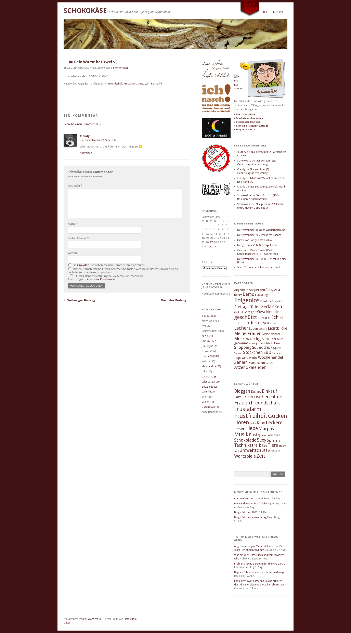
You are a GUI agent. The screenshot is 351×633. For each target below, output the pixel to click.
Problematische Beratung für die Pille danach (260, 563)
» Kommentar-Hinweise (247, 122)
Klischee (271, 323)
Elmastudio (130, 618)
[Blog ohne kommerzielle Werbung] (216, 194)
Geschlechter (269, 311)
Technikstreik (247, 445)
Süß (267, 352)
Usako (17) (208, 401)
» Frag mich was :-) (244, 129)
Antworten (86, 152)
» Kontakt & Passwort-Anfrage (251, 126)
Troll (236, 451)
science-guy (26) (211, 381)
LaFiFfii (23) (208, 391)
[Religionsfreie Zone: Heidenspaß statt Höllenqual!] (216, 175)
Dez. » (212, 246)
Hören (241, 422)
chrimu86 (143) (210, 356)
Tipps (237, 357)
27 (211, 242)
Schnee (275, 435)
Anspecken (257, 290)
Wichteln (274, 451)
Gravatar (83, 265)
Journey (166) (209, 346)
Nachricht (75, 185)
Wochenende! (270, 357)
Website (73, 253)
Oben (67, 622)
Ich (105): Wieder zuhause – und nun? (258, 267)
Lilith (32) (207, 371)
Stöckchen (253, 352)
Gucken (277, 416)
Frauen (242, 403)
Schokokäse (85, 11)
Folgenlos (83, 83)
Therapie (276, 353)
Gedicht (238, 312)
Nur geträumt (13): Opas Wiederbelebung (261, 229)
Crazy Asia (272, 290)
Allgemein (241, 290)
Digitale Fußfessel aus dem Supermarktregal (259, 572)
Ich (275, 317)
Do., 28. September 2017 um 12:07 (98, 140)
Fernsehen (258, 397)
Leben (253, 329)
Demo (248, 294)
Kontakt (279, 11)
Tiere (273, 445)
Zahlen (241, 362)
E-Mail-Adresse (78, 238)
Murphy (266, 428)
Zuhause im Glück (260, 363)
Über (265, 11)
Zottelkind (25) (210, 386)
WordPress (94, 618)
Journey (241, 151)
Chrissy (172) (209, 341)
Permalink (156, 83)
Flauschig (261, 295)
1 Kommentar (120, 67)
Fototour (265, 301)
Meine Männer (271, 334)
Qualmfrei (264, 435)
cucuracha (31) (210, 376)
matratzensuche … (245, 498)
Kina (263, 323)
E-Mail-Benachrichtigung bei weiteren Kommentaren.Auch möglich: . (106, 277)
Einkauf (269, 391)
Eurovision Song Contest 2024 (254, 240)
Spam (277, 348)
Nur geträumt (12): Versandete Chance (259, 234)
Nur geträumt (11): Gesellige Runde (257, 245)
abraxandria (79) (211, 366)
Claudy (85, 136)
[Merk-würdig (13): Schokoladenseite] (216, 81)
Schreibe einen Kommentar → (83, 124)
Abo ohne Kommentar (101, 279)
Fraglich (277, 301)
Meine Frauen (248, 333)
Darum (238, 294)
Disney (256, 391)
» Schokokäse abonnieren (248, 118)
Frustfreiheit (250, 415)
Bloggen (242, 391)
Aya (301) (207, 325)
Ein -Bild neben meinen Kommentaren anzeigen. (109, 265)
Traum (282, 445)
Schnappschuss (257, 343)
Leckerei (263, 328)
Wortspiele (245, 456)
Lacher (241, 328)
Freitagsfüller (247, 306)
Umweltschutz (253, 450)
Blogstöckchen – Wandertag (250, 517)
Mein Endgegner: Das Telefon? (251, 503)
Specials (238, 353)
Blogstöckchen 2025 (245, 512)
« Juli (204, 246)
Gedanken (271, 306)
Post (253, 434)
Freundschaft (115, 83)
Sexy (261, 440)
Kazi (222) (207, 335)
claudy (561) (209, 315)
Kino (261, 422)
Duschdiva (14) (210, 406)
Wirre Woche (249, 357)
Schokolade (245, 440)
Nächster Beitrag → (175, 300)
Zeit (146, 83)
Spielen (273, 440)
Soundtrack (262, 347)
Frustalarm (130, 83)
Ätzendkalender (250, 367)
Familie (240, 397)
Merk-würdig (247, 338)
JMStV (253, 423)
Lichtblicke (277, 328)
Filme (276, 397)
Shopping (242, 347)
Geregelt (250, 312)
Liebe (140, 83)
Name (73, 223)
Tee (264, 445)
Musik (241, 434)
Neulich (268, 338)
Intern (252, 322)
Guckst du (264, 318)
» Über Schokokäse (244, 114)
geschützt (245, 317)
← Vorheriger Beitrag (79, 300)
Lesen (240, 428)
